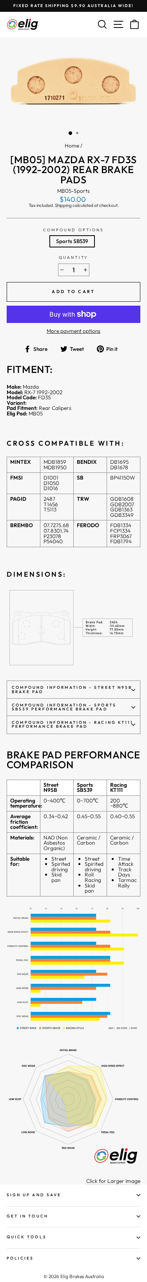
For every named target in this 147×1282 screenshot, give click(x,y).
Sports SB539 (72, 241)
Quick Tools (27, 1237)
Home (72, 145)
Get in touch (27, 1216)
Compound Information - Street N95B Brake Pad (72, 689)
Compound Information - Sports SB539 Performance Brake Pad (64, 707)
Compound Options (73, 230)
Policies (20, 1258)
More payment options (73, 331)
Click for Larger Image (113, 1181)
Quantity (73, 258)
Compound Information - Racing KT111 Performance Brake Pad (72, 724)
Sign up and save (34, 1194)
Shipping (63, 205)
